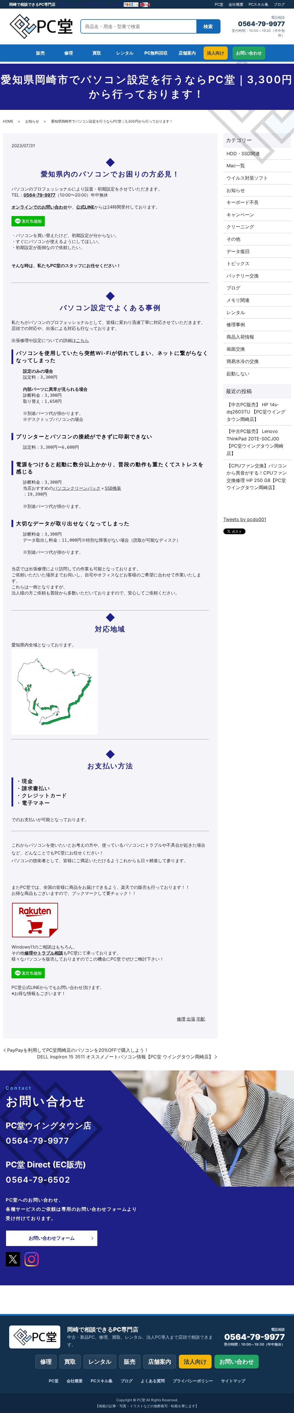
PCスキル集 (258, 4)
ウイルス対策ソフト (247, 178)
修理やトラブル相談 (43, 953)
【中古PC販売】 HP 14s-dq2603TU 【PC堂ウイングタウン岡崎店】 (256, 412)
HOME (8, 121)
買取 (70, 1361)
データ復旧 (238, 251)
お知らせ (32, 121)
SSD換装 (113, 488)
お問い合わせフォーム (52, 1238)
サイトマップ (233, 1380)
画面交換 (236, 349)
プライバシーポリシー (193, 1380)
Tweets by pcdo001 (244, 519)
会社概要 (236, 4)
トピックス (238, 263)
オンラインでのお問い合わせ (39, 207)
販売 (130, 1361)
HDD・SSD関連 (243, 153)
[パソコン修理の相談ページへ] (105, 4)
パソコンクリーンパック (76, 488)
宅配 (200, 1019)
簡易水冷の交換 (243, 361)
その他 (233, 239)
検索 (208, 26)
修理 (181, 1019)
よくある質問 (153, 1380)
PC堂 (219, 4)
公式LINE (85, 207)
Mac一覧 (236, 165)
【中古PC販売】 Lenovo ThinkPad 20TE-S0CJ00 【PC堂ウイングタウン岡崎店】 (255, 442)
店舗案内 (159, 1361)
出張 (191, 1019)
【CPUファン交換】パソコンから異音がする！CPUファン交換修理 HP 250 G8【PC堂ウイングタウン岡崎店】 (257, 477)
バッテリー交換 (243, 276)
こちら (82, 340)
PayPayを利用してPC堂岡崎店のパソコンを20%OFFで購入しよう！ (78, 1050)
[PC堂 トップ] (40, 26)
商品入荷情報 (240, 337)
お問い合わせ (236, 1361)
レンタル (236, 312)
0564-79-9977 (261, 24)
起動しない (238, 373)
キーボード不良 (243, 202)
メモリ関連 (238, 300)
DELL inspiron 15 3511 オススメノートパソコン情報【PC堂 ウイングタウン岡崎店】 (125, 1057)
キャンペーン (240, 214)
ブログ (279, 4)
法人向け (195, 1361)
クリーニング (240, 227)
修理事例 (236, 324)
